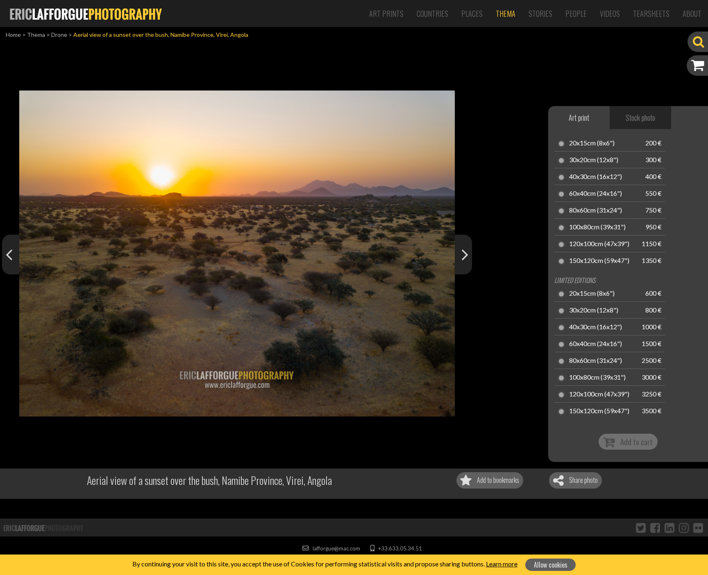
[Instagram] (684, 527)
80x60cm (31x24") (595, 210)
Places (472, 13)
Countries (432, 13)
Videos (610, 13)
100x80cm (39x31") (597, 227)
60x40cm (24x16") (595, 193)
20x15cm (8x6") (592, 143)
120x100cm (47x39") (599, 244)
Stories (540, 13)
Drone (59, 34)
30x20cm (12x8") (593, 160)
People (576, 13)
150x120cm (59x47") (599, 261)
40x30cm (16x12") (595, 177)
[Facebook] (655, 527)
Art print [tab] (579, 117)
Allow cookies (550, 565)
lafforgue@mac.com (335, 548)
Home (13, 34)
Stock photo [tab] (640, 117)
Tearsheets (651, 13)
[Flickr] (698, 527)
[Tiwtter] (641, 527)
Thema (505, 13)
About (692, 13)
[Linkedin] (669, 527)
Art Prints (386, 13)
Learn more (501, 564)
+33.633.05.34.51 (399, 548)
